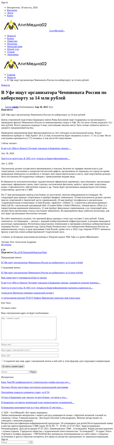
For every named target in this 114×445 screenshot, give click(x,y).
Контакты (12, 10)
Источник (6, 244)
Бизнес (10, 38)
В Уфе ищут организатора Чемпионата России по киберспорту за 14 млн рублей (42, 262)
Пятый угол (13, 49)
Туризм (11, 52)
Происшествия (14, 46)
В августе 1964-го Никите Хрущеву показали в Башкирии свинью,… (36, 148)
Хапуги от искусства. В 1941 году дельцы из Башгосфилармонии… (35, 158)
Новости (11, 35)
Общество (12, 41)
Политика (12, 44)
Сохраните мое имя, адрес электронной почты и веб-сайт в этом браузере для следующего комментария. (57, 361)
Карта (10, 15)
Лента (10, 13)
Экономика (13, 54)
